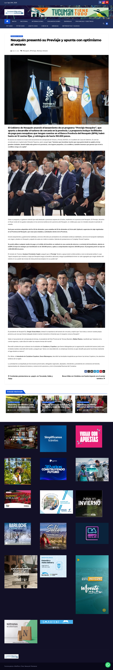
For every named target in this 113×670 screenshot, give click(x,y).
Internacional (38, 21)
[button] (103, 23)
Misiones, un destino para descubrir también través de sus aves (21, 406)
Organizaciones (53, 21)
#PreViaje (33, 51)
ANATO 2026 (33, 26)
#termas (39, 51)
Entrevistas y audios (71, 26)
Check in (44, 26)
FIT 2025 (9, 26)
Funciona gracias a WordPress (12, 666)
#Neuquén (26, 51)
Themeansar (34, 666)
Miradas (55, 26)
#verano (45, 51)
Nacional (24, 21)
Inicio (14, 21)
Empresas (68, 21)
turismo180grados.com (27, 410)
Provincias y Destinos (84, 21)
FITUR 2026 (20, 26)
